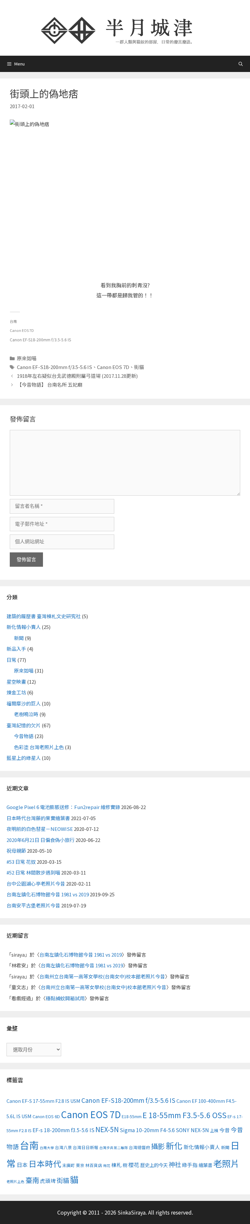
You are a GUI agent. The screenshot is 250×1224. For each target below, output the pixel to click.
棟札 (116, 1165)
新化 (174, 1145)
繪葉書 (205, 1164)
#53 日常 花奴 (21, 861)
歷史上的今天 (154, 1164)
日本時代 (45, 1163)
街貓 (139, 366)
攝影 (158, 1146)
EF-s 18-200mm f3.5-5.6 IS (63, 1130)
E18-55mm (132, 1116)
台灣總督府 (139, 1147)
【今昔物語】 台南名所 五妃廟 (49, 384)
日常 (11, 659)
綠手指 (190, 1165)
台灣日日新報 (85, 1147)
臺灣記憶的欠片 (24, 725)
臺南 (32, 1180)
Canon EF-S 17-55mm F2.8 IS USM (43, 1100)
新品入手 (16, 648)
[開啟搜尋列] (240, 64)
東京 (80, 1165)
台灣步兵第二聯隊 (113, 1147)
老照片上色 (15, 1181)
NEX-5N (107, 1129)
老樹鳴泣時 (26, 714)
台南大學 (47, 1147)
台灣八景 (63, 1147)
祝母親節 (16, 850)
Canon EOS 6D (46, 1116)
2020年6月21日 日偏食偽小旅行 (41, 839)
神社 (175, 1164)
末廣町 (68, 1165)
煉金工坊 (16, 692)
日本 (22, 1164)
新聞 (19, 637)
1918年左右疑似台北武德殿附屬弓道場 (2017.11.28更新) (77, 375)
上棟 (214, 1130)
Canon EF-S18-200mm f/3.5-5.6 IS (54, 366)
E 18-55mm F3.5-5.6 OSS (185, 1115)
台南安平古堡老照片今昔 (33, 905)
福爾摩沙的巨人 (24, 703)
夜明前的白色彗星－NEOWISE (40, 828)
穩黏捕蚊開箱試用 (65, 998)
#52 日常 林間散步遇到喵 (33, 872)
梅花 (106, 1165)
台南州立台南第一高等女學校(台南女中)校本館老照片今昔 (102, 976)
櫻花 (133, 1164)
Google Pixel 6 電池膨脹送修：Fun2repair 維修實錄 (63, 807)
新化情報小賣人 (24, 626)
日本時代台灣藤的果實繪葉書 (38, 818)
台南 (29, 1145)
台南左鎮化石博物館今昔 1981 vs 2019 (48, 894)
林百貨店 (93, 1165)
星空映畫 (16, 681)
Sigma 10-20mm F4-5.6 (147, 1130)
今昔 (224, 1130)
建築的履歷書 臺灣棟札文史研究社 (44, 616)
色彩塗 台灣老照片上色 (39, 747)
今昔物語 (24, 736)
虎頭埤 (48, 1181)
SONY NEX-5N (192, 1130)
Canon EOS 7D (113, 366)
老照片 (226, 1163)
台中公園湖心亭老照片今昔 (36, 883)
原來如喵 (26, 358)
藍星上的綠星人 (24, 757)
